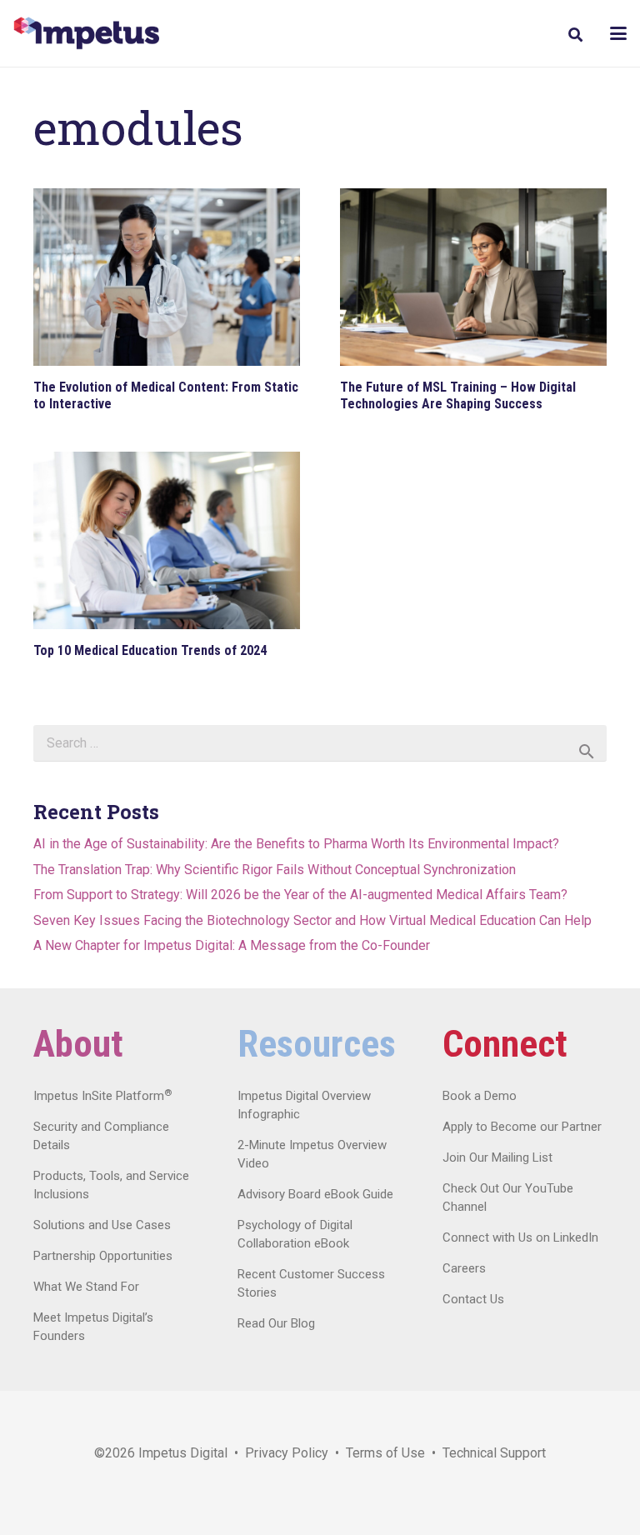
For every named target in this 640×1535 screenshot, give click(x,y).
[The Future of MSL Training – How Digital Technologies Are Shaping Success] (473, 277)
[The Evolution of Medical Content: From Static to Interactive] (166, 277)
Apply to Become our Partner (522, 1126)
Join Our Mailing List (497, 1157)
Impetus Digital (183, 1453)
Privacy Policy (286, 1453)
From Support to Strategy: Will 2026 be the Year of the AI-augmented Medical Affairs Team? (300, 894)
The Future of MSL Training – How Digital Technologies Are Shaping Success (458, 395)
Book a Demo (479, 1095)
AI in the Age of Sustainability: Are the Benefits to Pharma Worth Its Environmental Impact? (296, 844)
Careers (464, 1268)
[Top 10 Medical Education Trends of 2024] (166, 540)
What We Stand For (86, 1286)
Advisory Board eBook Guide (315, 1194)
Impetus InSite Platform (102, 1095)
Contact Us (473, 1299)
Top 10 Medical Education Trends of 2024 (150, 650)
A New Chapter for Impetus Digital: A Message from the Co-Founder (231, 945)
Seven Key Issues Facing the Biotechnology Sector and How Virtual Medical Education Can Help (312, 920)
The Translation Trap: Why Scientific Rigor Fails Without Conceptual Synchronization (274, 870)
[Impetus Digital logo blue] (86, 33)
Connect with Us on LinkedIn (520, 1237)
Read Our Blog (276, 1323)
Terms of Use (385, 1453)
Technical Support (494, 1453)
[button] (574, 35)
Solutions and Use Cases (102, 1225)
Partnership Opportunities (102, 1255)
